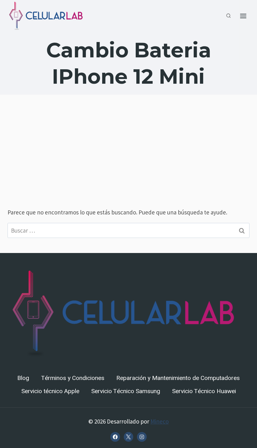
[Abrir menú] (243, 16)
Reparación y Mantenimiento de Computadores (178, 378)
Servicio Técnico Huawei (204, 391)
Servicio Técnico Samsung (125, 391)
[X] (128, 436)
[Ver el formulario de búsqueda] (228, 16)
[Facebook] (115, 436)
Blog (23, 378)
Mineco (159, 421)
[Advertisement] (128, 154)
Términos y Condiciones (72, 378)
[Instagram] (141, 436)
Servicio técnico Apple (50, 391)
